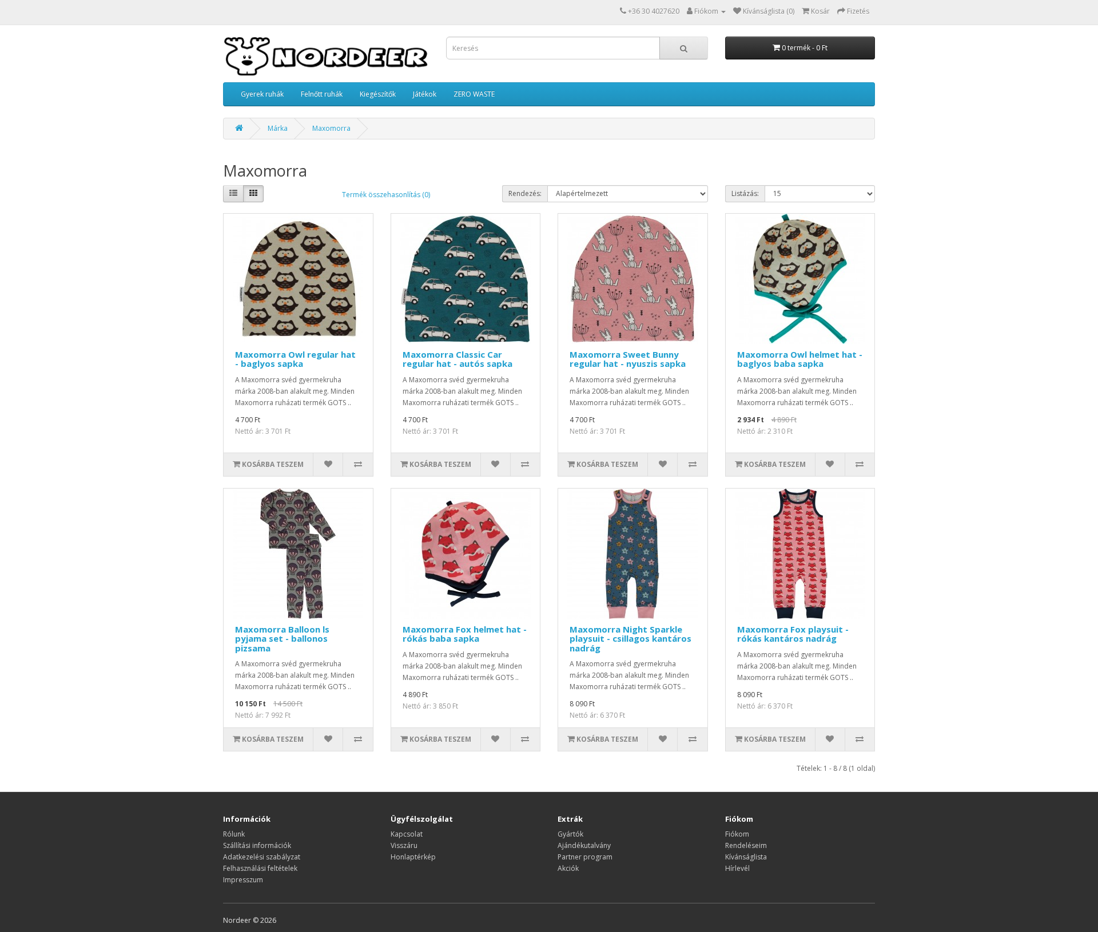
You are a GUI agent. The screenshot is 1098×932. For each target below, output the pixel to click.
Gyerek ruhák (262, 94)
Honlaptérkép (413, 857)
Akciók (568, 868)
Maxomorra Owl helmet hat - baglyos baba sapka (799, 359)
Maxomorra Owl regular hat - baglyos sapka (295, 359)
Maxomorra (331, 128)
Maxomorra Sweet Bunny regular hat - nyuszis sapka (628, 359)
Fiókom (737, 834)
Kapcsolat (407, 834)
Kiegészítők (378, 94)
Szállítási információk (257, 845)
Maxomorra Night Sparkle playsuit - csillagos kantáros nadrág (630, 638)
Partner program (585, 857)
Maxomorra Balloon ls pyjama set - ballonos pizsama (282, 638)
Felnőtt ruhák (322, 94)
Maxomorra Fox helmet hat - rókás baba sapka (465, 634)
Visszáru (404, 845)
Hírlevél (737, 868)
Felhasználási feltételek (260, 868)
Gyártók (570, 834)
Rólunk (234, 834)
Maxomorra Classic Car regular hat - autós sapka (457, 359)
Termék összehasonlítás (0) (386, 194)
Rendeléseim (746, 845)
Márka (278, 128)
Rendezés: (525, 193)
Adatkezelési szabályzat (261, 857)
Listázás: (745, 193)
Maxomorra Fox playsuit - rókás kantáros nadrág (793, 634)
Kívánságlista (746, 857)
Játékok (424, 94)
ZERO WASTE (474, 94)
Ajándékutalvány (584, 845)
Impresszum (243, 880)
